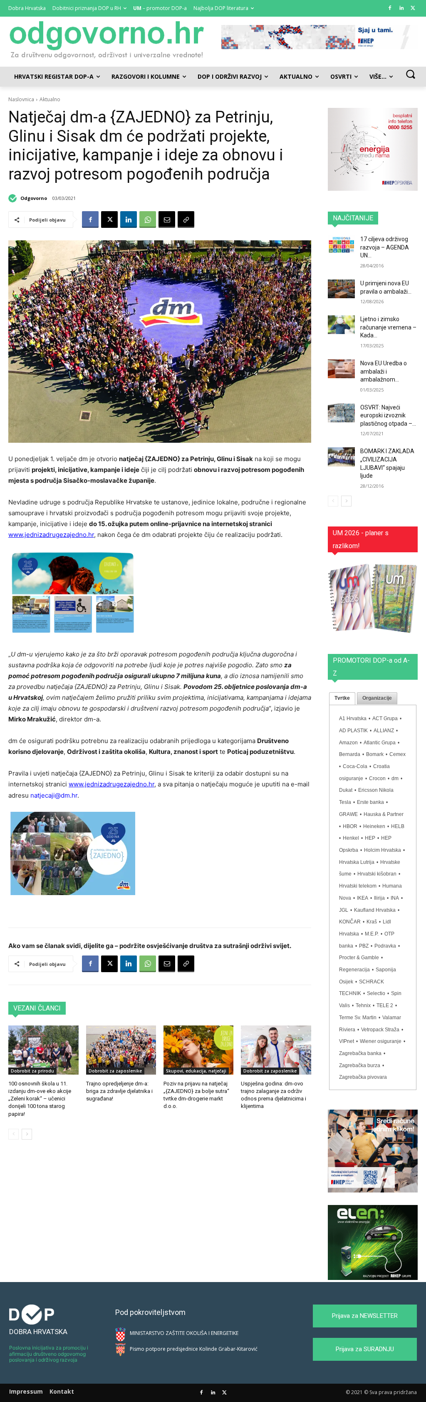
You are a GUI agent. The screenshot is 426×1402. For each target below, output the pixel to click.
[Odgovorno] (13, 198)
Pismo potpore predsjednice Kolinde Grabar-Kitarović (194, 1348)
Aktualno (50, 99)
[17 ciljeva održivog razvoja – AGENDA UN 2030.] (341, 244)
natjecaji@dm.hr (53, 795)
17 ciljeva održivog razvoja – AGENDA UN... (384, 247)
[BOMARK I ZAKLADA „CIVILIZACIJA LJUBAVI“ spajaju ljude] (341, 456)
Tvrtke (342, 698)
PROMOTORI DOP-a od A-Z (371, 666)
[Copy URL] (186, 219)
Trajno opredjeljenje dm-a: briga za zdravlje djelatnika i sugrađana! (119, 1091)
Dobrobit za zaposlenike (115, 1071)
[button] (410, 74)
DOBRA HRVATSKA (38, 1331)
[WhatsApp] (147, 219)
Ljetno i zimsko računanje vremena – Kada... (388, 327)
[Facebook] (390, 8)
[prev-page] (13, 1134)
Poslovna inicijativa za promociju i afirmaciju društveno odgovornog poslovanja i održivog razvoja (48, 1354)
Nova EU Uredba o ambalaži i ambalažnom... (383, 371)
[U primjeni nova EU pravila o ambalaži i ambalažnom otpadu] (341, 288)
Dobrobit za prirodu (32, 1071)
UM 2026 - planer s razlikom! (361, 539)
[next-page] (27, 1134)
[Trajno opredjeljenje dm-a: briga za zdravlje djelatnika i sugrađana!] (121, 1050)
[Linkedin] (401, 8)
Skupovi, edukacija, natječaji (196, 1071)
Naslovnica (21, 99)
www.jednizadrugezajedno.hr (51, 535)
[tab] (342, 698)
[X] (413, 8)
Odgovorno (33, 198)
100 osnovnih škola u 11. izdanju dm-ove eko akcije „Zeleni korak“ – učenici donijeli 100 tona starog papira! (39, 1098)
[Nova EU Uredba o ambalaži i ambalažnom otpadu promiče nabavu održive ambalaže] (341, 368)
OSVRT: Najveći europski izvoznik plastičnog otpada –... (388, 415)
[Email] (167, 219)
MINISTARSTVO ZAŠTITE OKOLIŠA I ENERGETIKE (184, 1333)
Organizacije (377, 698)
